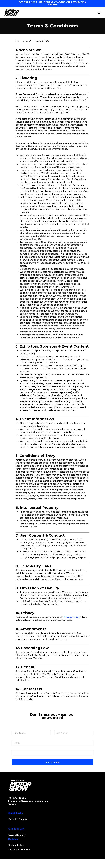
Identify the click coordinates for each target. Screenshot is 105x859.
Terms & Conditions (19, 849)
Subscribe (52, 762)
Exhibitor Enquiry (17, 819)
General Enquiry (17, 835)
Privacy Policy (71, 617)
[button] (99, 12)
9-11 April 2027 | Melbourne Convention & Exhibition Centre (52, 3)
